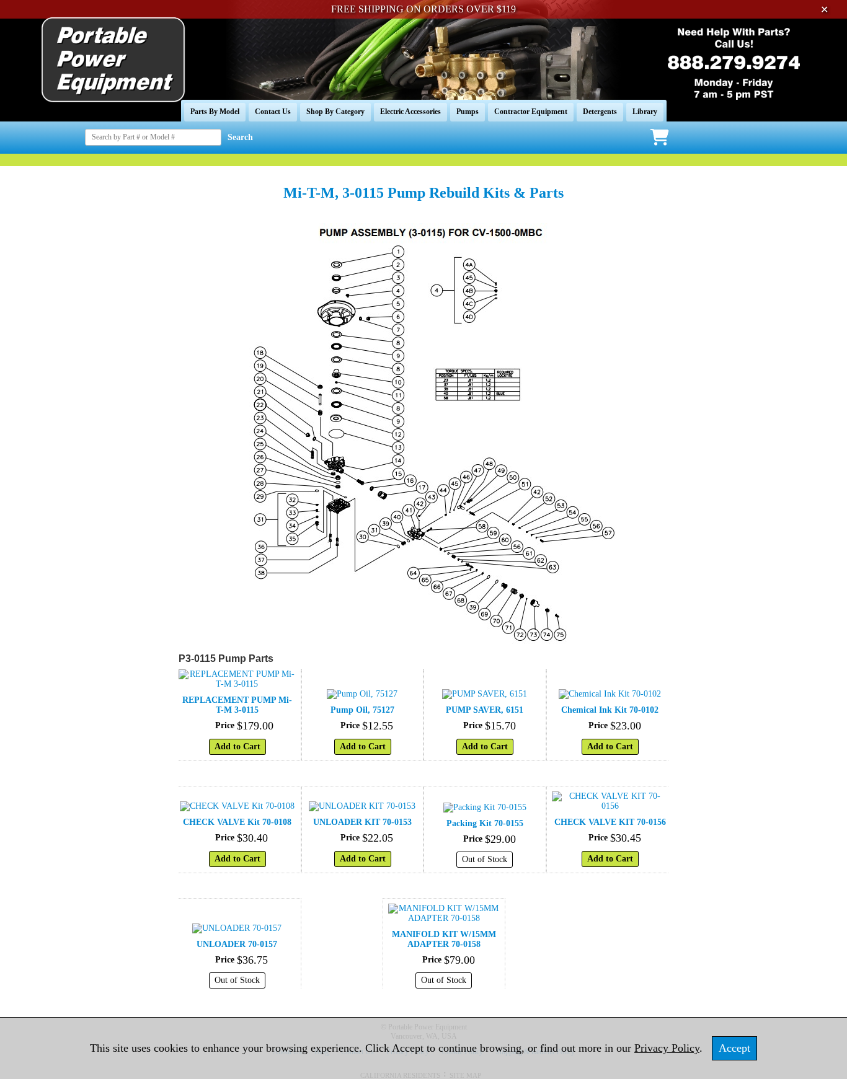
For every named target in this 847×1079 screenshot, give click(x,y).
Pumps (467, 111)
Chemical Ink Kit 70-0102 (610, 710)
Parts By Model (214, 111)
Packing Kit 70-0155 (484, 823)
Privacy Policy (666, 1048)
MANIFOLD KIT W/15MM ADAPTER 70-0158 (444, 939)
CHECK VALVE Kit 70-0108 (237, 822)
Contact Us (273, 111)
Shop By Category (335, 111)
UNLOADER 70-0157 (237, 944)
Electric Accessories (410, 111)
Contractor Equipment (530, 111)
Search (240, 137)
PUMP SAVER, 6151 (484, 710)
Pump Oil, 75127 (362, 710)
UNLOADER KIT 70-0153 (362, 822)
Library (644, 111)
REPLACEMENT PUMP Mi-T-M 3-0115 (237, 705)
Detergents (600, 111)
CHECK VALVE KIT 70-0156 (610, 822)
